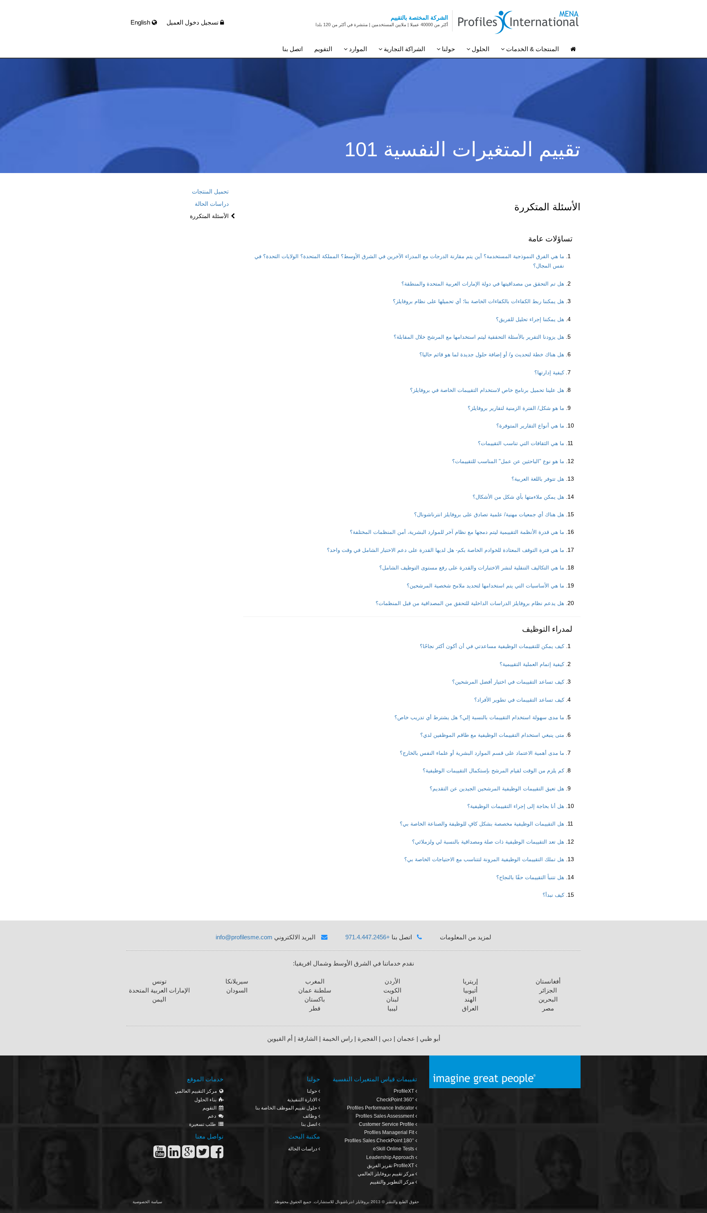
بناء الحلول (206, 1100)
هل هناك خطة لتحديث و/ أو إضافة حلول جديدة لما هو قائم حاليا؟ (491, 355)
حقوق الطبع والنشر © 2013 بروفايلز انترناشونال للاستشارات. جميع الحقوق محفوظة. (346, 1201)
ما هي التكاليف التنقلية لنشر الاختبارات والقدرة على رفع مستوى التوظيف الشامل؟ (471, 568)
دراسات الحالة (212, 203)
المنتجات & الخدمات (531, 49)
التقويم (323, 49)
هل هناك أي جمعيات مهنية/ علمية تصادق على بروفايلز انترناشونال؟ (489, 515)
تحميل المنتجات (210, 191)
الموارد (357, 49)
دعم (213, 1116)
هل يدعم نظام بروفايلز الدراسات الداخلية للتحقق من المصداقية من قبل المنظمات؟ (470, 603)
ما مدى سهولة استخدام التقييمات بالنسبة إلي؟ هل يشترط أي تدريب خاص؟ (479, 717)
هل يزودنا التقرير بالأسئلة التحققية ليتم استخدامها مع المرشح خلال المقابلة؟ (479, 337)
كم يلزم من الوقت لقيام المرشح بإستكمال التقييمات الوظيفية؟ (493, 771)
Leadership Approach (390, 1157)
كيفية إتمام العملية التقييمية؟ (532, 664)
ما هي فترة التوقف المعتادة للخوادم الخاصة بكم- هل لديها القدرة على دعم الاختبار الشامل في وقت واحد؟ (445, 550)
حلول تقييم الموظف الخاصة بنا (286, 1108)
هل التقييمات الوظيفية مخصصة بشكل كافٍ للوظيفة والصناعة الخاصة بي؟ (482, 824)
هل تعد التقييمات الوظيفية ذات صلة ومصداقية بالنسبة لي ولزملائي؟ (488, 842)
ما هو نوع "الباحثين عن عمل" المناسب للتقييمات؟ (508, 461)
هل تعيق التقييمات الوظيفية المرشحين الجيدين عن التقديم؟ (497, 789)
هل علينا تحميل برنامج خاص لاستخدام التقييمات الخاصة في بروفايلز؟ (487, 390)
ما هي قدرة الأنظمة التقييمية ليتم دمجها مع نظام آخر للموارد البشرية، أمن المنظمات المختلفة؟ (457, 532)
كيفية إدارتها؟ (549, 373)
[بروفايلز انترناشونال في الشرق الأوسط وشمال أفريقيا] (573, 49)
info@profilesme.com (244, 937)
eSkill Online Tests (394, 1149)
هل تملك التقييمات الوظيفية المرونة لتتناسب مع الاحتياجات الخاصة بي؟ (484, 859)
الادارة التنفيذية (302, 1100)
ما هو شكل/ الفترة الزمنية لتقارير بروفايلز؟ (516, 408)
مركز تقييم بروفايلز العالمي (386, 1174)
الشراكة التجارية (403, 49)
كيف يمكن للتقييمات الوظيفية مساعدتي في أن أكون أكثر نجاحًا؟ (492, 646)
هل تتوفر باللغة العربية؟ (537, 479)
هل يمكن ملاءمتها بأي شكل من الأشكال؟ (518, 497)
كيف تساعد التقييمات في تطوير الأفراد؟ (519, 700)
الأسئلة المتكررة (209, 216)
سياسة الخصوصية (147, 1201)
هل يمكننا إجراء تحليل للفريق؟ (530, 319)
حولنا (447, 49)
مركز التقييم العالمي (197, 1091)
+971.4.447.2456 (367, 937)
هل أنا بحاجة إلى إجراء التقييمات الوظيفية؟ (515, 806)
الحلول (479, 49)
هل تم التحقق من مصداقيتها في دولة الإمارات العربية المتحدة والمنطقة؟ (482, 284)
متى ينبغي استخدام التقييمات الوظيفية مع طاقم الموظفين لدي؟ (492, 735)
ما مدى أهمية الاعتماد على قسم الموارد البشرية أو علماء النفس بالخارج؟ (482, 753)
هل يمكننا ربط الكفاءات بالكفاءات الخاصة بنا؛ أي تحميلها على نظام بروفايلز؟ (478, 301)
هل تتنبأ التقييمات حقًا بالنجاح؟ (530, 877)
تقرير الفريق (390, 1165)
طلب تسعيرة (203, 1124)
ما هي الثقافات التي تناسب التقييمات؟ (521, 443)
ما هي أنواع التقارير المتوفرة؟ (530, 426)
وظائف (310, 1116)
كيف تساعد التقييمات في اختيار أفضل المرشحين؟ (508, 682)
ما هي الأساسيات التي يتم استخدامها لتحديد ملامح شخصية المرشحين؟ (485, 586)
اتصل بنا (292, 49)
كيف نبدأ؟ (553, 895)
